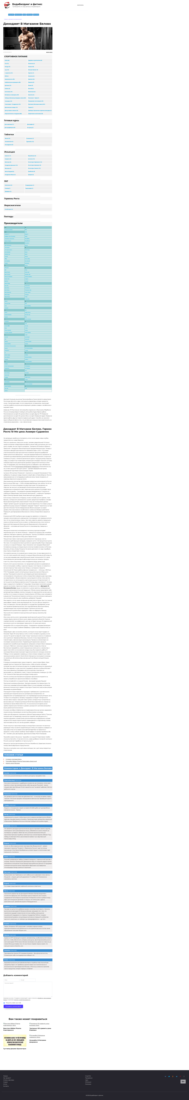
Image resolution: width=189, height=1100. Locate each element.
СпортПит (11, 14)
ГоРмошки (29, 14)
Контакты (80, 5)
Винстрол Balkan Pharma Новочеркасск (12, 1029)
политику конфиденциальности (22, 999)
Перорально (18, 14)
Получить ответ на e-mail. (13, 1003)
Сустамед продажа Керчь (14, 759)
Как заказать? (7, 1078)
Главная (6, 19)
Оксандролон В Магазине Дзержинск (27, 466)
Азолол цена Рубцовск (13, 763)
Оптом (5, 1084)
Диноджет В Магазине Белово (15, 19)
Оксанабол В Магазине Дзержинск (37, 1041)
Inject (24, 14)
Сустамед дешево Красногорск (14, 1048)
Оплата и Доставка (8, 1080)
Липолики (36, 14)
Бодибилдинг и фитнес (27, 4)
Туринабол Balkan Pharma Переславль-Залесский (21, 761)
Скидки (5, 1082)
